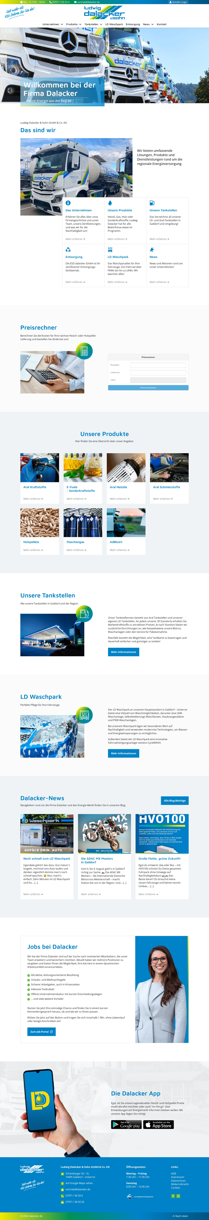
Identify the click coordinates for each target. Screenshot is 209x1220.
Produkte (71, 24)
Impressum (177, 1177)
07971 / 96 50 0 (74, 1195)
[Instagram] (178, 1196)
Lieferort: (115, 372)
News (146, 24)
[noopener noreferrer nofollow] (158, 1124)
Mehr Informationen (123, 652)
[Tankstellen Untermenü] (101, 24)
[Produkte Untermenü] (80, 24)
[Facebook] (173, 1196)
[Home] (104, 12)
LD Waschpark (114, 24)
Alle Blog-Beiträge (175, 800)
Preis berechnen (148, 387)
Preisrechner (38, 327)
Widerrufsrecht (180, 1184)
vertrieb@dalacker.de (78, 1189)
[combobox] (158, 372)
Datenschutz (178, 1180)
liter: (113, 380)
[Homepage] (32, 1169)
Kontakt (162, 24)
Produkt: (114, 365)
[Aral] (140, 1197)
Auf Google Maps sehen (79, 1183)
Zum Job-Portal (39, 1031)
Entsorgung (133, 24)
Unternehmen (51, 24)
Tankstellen (91, 24)
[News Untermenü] (152, 24)
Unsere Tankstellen (47, 595)
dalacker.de (35, 1216)
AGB (173, 1173)
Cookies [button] (175, 1187)
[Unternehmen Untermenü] (62, 24)
